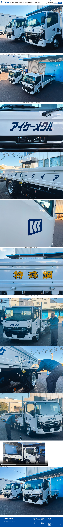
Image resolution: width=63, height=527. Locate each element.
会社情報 (36, 2)
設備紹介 (20, 2)
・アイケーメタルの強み (36, 519)
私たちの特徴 (12, 2)
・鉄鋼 (42, 519)
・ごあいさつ (50, 519)
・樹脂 (42, 522)
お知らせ (26, 2)
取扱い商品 (16, 2)
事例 (23, 2)
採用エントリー (50, 524)
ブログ (34, 523)
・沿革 (49, 522)
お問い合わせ (60, 2)
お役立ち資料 (56, 2)
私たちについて (35, 518)
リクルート (40, 2)
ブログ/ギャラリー (31, 2)
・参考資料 (42, 523)
